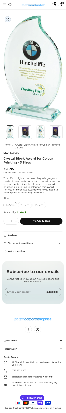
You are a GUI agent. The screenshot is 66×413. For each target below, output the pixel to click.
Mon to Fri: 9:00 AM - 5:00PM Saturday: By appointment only (34, 384)
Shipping (8, 173)
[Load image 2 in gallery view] (25, 132)
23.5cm (25, 205)
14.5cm (10, 205)
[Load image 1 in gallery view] (10, 132)
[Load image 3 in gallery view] (40, 132)
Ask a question (16, 251)
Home (7, 144)
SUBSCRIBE (52, 292)
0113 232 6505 (19, 370)
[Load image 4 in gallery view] (56, 132)
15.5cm (39, 205)
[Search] (10, 4)
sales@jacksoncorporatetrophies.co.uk (32, 377)
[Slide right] (62, 132)
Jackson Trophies (13, 408)
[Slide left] (4, 132)
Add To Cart (43, 221)
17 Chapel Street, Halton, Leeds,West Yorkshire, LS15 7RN (37, 363)
